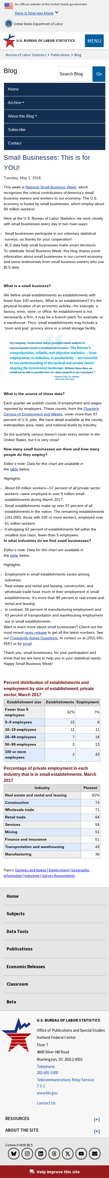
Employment (59, 870)
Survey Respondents (58, 875)
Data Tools (17, 931)
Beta (11, 1002)
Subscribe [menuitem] (16, 129)
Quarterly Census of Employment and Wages (51, 411)
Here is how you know (34, 13)
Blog (77, 54)
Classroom (17, 984)
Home (13, 896)
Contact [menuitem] (14, 143)
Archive (14, 102)
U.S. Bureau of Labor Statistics (45, 40)
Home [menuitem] (13, 89)
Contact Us (46, 1102)
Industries (32, 875)
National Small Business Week (50, 187)
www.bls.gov (47, 1092)
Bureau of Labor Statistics (26, 54)
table (14, 469)
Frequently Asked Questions (33, 638)
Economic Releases (26, 966)
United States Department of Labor (38, 24)
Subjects (16, 914)
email (27, 643)
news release (36, 632)
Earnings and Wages (31, 870)
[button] (97, 1119)
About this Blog (21, 116)
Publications (60, 54)
